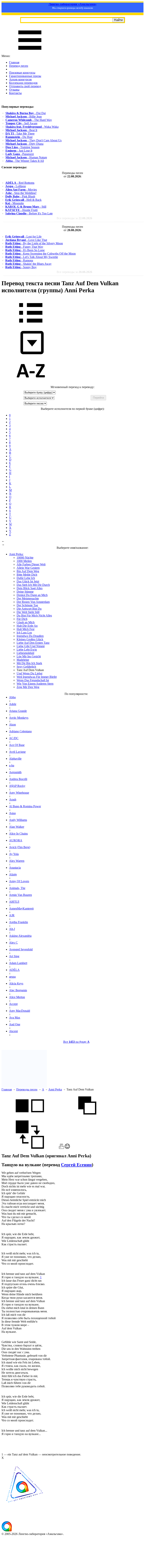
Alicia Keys (16, 983)
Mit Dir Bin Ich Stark (29, 663)
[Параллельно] (30, 1118)
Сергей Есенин (76, 1164)
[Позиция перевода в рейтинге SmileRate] (67, 1147)
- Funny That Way (24, 246)
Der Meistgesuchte (28, 598)
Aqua (12, 813)
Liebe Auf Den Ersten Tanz (33, 642)
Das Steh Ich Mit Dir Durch (33, 584)
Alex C (13, 942)
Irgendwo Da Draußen (30, 636)
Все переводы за (74, 218)
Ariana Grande (18, 710)
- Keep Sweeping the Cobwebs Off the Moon (40, 253)
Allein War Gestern (28, 567)
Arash (12, 799)
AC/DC (14, 738)
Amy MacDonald (19, 1010)
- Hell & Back (23, 199)
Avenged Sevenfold (21, 949)
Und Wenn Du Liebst (29, 673)
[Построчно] (87, 1118)
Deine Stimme (25, 591)
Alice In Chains (18, 833)
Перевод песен (18, 65)
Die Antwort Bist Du (29, 608)
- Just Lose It (18, 150)
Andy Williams (18, 820)
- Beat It (21, 130)
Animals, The (17, 888)
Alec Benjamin (18, 990)
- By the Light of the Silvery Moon (34, 243)
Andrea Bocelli (18, 779)
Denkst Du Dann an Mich (32, 595)
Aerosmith (15, 772)
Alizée (13, 874)
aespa (12, 976)
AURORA (15, 840)
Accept (13, 1004)
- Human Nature (26, 157)
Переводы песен (26, 1089)
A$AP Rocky (17, 785)
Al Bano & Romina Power (25, 806)
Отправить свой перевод (25, 86)
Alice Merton (17, 997)
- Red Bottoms (19, 182)
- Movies (21, 189)
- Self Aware (21, 123)
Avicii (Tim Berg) (19, 847)
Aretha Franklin (18, 922)
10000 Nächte (25, 557)
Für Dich (22, 618)
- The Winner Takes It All (24, 160)
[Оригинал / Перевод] (30, 1147)
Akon (12, 724)
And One (14, 1024)
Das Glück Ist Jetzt (28, 581)
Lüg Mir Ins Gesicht (29, 656)
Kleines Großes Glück (30, 639)
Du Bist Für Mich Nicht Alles (34, 615)
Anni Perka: (16, 554)
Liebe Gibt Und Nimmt (31, 646)
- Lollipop (15, 186)
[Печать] (61, 1147)
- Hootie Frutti (21, 210)
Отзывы (14, 89)
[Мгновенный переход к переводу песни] (30, 354)
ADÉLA (14, 969)
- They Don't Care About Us (33, 140)
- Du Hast (18, 137)
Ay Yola (14, 854)
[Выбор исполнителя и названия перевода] (30, 325)
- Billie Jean (23, 116)
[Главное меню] (30, 52)
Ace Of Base (17, 745)
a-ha (11, 765)
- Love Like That (26, 240)
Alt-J (12, 929)
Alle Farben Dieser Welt (31, 564)
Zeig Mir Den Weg (28, 687)
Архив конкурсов (20, 79)
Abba (12, 697)
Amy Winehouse (19, 792)
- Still (25, 206)
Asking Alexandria (20, 935)
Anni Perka (55, 1089)
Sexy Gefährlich (26, 666)
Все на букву (76, 1041)
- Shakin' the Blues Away (28, 263)
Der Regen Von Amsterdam (33, 601)
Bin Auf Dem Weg (28, 571)
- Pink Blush (20, 196)
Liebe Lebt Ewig (27, 649)
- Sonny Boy (21, 267)
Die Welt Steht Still (28, 612)
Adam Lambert (18, 963)
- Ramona (19, 260)
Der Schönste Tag (27, 605)
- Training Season (22, 147)
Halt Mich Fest (25, 629)
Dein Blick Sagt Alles (29, 588)
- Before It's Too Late (29, 213)
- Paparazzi (19, 154)
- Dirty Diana (24, 143)
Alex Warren (16, 860)
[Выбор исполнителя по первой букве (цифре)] (30, 383)
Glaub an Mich (26, 622)
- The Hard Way (28, 120)
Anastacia (15, 867)
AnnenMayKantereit (21, 908)
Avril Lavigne (17, 751)
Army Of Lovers (19, 881)
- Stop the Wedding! (20, 193)
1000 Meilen (24, 561)
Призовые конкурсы (22, 72)
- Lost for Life (23, 236)
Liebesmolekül (25, 653)
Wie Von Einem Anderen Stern (35, 683)
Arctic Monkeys (18, 717)
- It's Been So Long (25, 250)
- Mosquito (14, 203)
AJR (12, 915)
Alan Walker (16, 826)
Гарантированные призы (25, 76)
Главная (14, 62)
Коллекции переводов (23, 82)
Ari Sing (14, 956)
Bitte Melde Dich (27, 574)
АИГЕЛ (14, 901)
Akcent (13, 1031)
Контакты (15, 93)
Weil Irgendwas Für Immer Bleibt (37, 676)
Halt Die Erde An (27, 625)
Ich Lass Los (24, 632)
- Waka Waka (32, 126)
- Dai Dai (25, 113)
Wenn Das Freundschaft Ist (33, 680)
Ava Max (14, 1017)
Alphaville (15, 758)
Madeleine (23, 659)
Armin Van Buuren (20, 894)
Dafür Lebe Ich (26, 578)
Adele (12, 704)
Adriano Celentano (20, 731)
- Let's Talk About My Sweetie (31, 257)
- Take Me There (20, 133)
